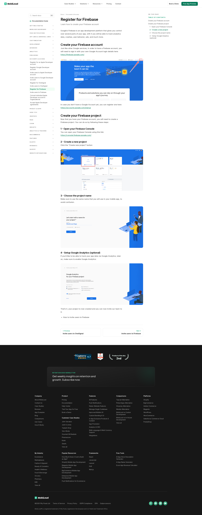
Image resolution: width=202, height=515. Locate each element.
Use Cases (38, 422)
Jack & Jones (66, 425)
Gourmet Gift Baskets (69, 434)
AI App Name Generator (124, 462)
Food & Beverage (41, 473)
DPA (96, 503)
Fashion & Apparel (41, 463)
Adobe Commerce (150, 406)
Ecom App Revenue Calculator (126, 465)
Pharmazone (66, 437)
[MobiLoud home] (11, 4)
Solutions (83, 4)
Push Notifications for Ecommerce (73, 481)
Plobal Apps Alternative (124, 403)
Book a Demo (174, 4)
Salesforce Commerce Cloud (154, 419)
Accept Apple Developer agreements (38, 103)
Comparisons (39, 419)
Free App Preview (189, 4)
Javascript (92, 460)
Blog (36, 415)
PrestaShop (148, 422)
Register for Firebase (38, 89)
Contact (118, 4)
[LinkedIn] (160, 503)
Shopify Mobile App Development (73, 462)
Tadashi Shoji (66, 428)
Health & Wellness (41, 469)
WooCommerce (149, 415)
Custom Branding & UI (96, 415)
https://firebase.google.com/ (72, 55)
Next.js (91, 469)
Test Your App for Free (70, 409)
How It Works (39, 425)
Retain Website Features (97, 406)
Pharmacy (38, 479)
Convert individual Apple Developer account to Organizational (38, 97)
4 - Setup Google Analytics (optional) (159, 37)
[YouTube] (165, 503)
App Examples (40, 412)
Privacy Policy (72, 503)
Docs (62, 14)
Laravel (91, 463)
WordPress (147, 412)
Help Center (66, 406)
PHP (90, 466)
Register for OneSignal (38, 83)
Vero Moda (66, 431)
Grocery (37, 476)
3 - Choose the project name (160, 33)
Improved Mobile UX (96, 412)
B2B (36, 482)
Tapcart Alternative (122, 400)
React (91, 457)
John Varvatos (67, 421)
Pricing (109, 4)
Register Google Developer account (39, 68)
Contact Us (38, 403)
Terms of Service (59, 503)
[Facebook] (156, 503)
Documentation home (40, 21)
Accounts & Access (72, 14)
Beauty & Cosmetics (42, 466)
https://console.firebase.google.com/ (76, 135)
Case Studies (69, 4)
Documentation (67, 403)
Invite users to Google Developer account (41, 79)
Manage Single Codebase (98, 409)
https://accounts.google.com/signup (76, 108)
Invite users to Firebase (38, 92)
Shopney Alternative (123, 406)
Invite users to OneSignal (38, 86)
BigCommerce (148, 403)
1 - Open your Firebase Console (161, 27)
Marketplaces (39, 460)
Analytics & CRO (94, 427)
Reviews (38, 409)
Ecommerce (39, 457)
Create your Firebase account (158, 21)
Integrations (93, 435)
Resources (97, 4)
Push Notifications (95, 403)
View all (64, 447)
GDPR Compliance (86, 503)
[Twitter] (151, 503)
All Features (93, 400)
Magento (147, 409)
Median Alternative (122, 409)
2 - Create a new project (159, 30)
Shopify (146, 400)
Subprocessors (105, 503)
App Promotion (94, 424)
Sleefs (64, 444)
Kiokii (64, 440)
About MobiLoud (40, 400)
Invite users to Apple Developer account (41, 73)
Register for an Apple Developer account (41, 63)
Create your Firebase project (158, 24)
